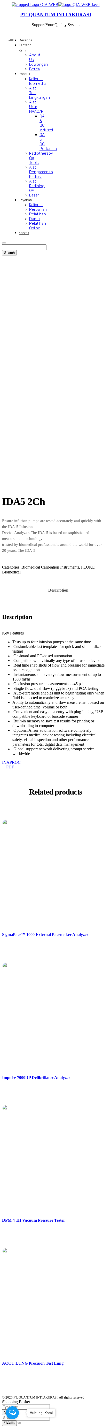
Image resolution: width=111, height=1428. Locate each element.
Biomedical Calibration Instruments (50, 567)
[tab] (58, 589)
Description (58, 590)
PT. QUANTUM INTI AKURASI (55, 14)
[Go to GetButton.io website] (12, 1422)
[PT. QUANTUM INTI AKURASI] (35, 4)
